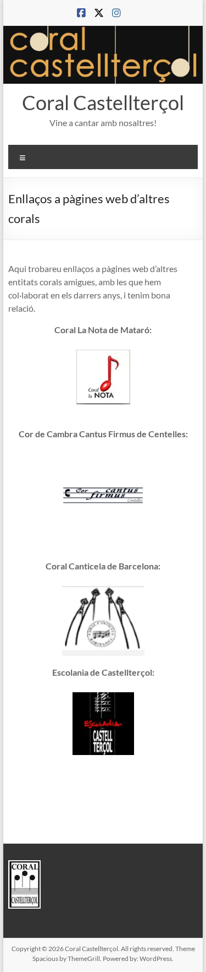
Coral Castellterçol (103, 102)
